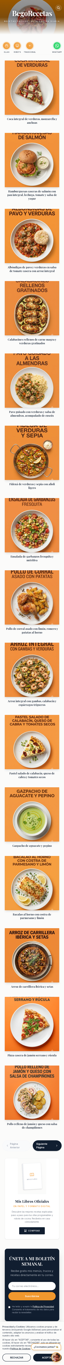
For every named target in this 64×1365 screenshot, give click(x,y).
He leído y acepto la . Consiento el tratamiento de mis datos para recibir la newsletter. (33, 1309)
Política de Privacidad (43, 1306)
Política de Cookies (20, 1348)
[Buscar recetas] (58, 8)
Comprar (34, 1230)
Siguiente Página (41, 1145)
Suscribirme (32, 1296)
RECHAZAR (16, 1357)
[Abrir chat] (56, 1357)
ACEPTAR (47, 1357)
